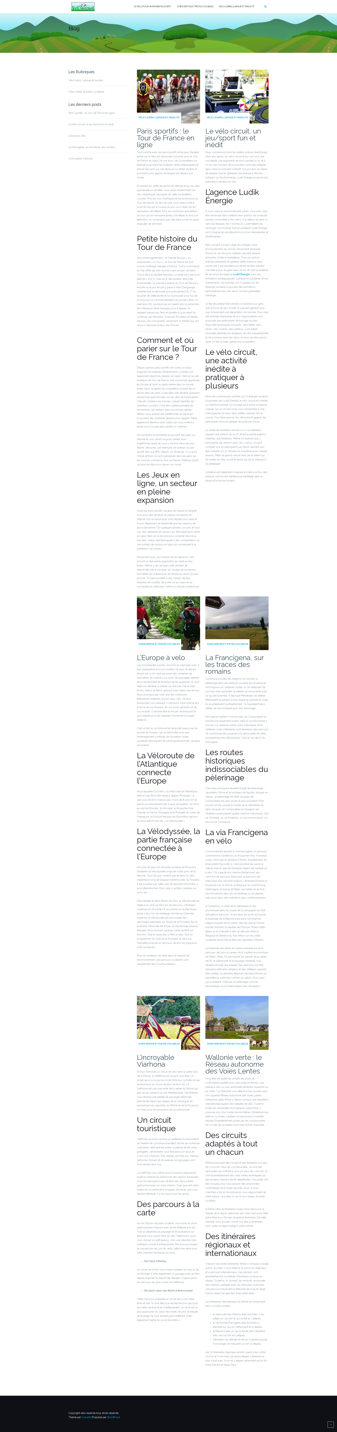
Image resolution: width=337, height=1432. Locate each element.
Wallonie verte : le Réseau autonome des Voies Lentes (234, 1064)
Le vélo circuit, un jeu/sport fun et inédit (91, 124)
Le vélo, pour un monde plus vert (152, 6)
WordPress (113, 1417)
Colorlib (86, 1417)
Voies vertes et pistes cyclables (195, 6)
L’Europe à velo (77, 135)
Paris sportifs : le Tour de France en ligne (91, 113)
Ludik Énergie (241, 274)
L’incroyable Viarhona (80, 158)
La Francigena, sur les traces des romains (91, 147)
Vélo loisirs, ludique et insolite (236, 6)
